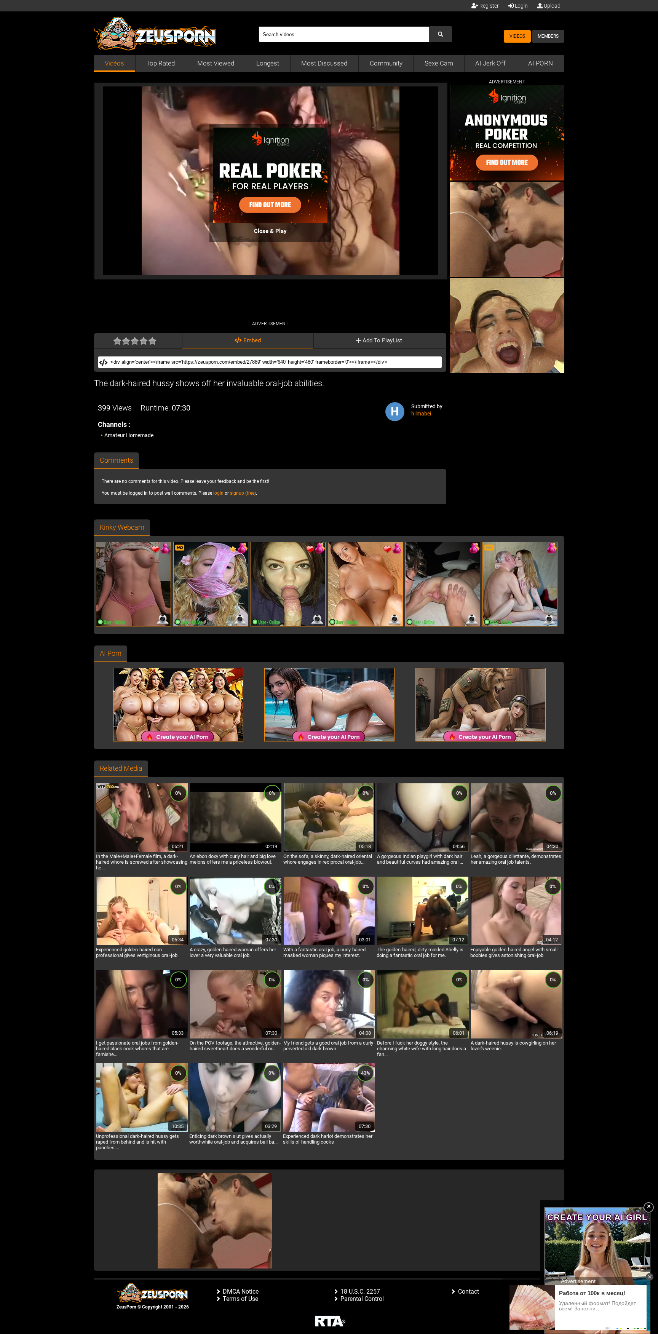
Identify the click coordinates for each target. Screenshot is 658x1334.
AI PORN (540, 63)
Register (488, 6)
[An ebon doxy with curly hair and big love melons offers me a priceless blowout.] (236, 850)
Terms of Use (240, 1298)
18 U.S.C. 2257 (360, 1291)
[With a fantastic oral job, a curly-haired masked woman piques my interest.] (329, 944)
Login (521, 6)
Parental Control (362, 1298)
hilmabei (421, 414)
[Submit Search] (440, 34)
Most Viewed (215, 63)
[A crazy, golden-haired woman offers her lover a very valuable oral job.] (236, 944)
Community (386, 63)
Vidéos (114, 63)
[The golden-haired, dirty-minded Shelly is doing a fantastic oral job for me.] (423, 944)
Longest (267, 63)
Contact (468, 1291)
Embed (251, 340)
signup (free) (243, 493)
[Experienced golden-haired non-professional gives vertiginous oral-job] (142, 944)
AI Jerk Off (490, 63)
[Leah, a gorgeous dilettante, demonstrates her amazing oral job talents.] (517, 850)
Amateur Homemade (128, 435)
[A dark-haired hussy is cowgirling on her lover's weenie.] (517, 1037)
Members (548, 36)
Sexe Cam (439, 63)
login (218, 493)
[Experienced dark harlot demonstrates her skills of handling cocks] (329, 1130)
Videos (517, 36)
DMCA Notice (241, 1291)
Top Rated (160, 63)
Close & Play (270, 231)
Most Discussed (324, 63)
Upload (552, 6)
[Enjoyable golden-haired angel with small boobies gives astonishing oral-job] (516, 944)
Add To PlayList (381, 340)
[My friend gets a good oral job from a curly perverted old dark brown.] (329, 1037)
